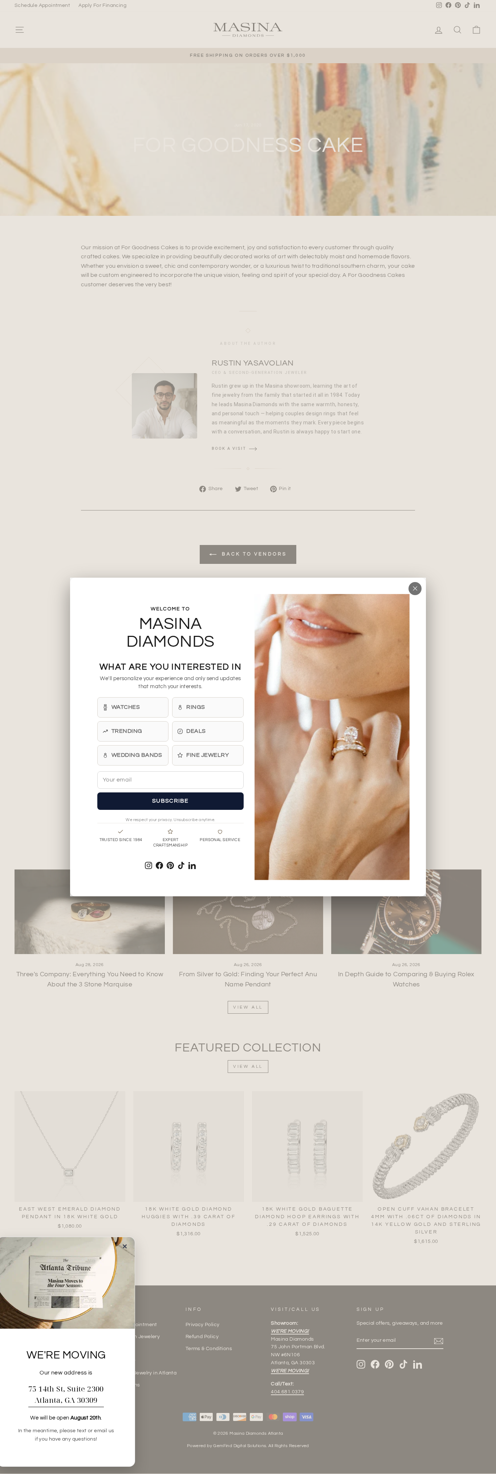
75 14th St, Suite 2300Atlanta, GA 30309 (66, 1394)
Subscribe (170, 801)
